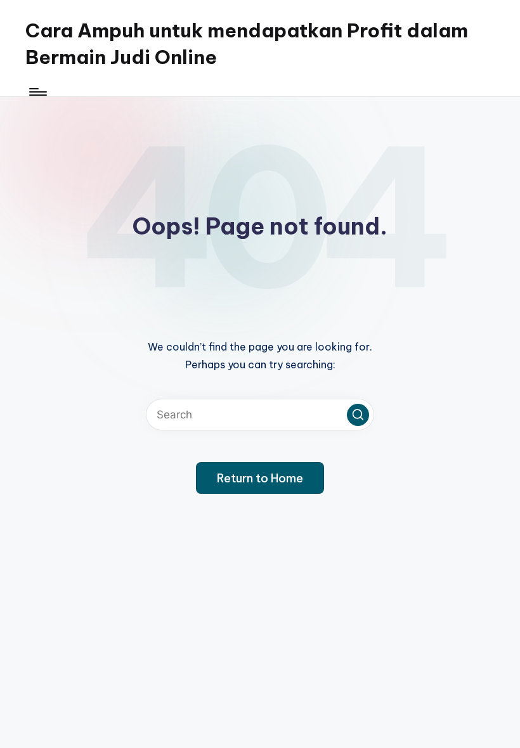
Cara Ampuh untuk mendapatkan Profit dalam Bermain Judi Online (246, 43)
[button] (358, 415)
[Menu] (37, 91)
